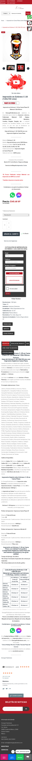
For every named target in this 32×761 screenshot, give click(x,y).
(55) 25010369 (11, 3)
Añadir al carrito (11, 234)
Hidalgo (8, 644)
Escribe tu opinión (17, 695)
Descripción (5, 343)
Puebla (18, 644)
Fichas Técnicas (8, 333)
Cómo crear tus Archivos (9, 348)
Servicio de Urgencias (10, 241)
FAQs (27, 343)
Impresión (20, 165)
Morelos (13, 644)
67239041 (20, 1)
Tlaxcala (22, 644)
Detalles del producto (17, 343)
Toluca (4, 644)
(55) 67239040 (11, 1)
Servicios (6, 328)
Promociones (7, 324)
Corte (25, 165)
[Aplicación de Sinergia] (29, 28)
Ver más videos (16, 93)
